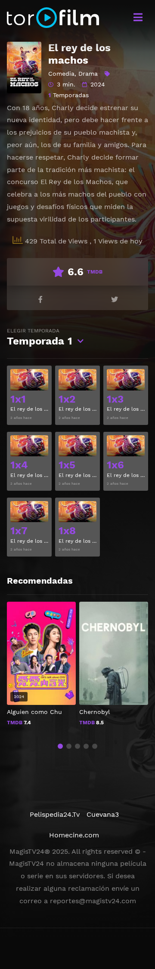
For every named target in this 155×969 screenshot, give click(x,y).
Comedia (61, 73)
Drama (88, 73)
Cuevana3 (103, 814)
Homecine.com (74, 835)
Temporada (39, 337)
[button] (60, 746)
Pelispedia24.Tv (55, 814)
